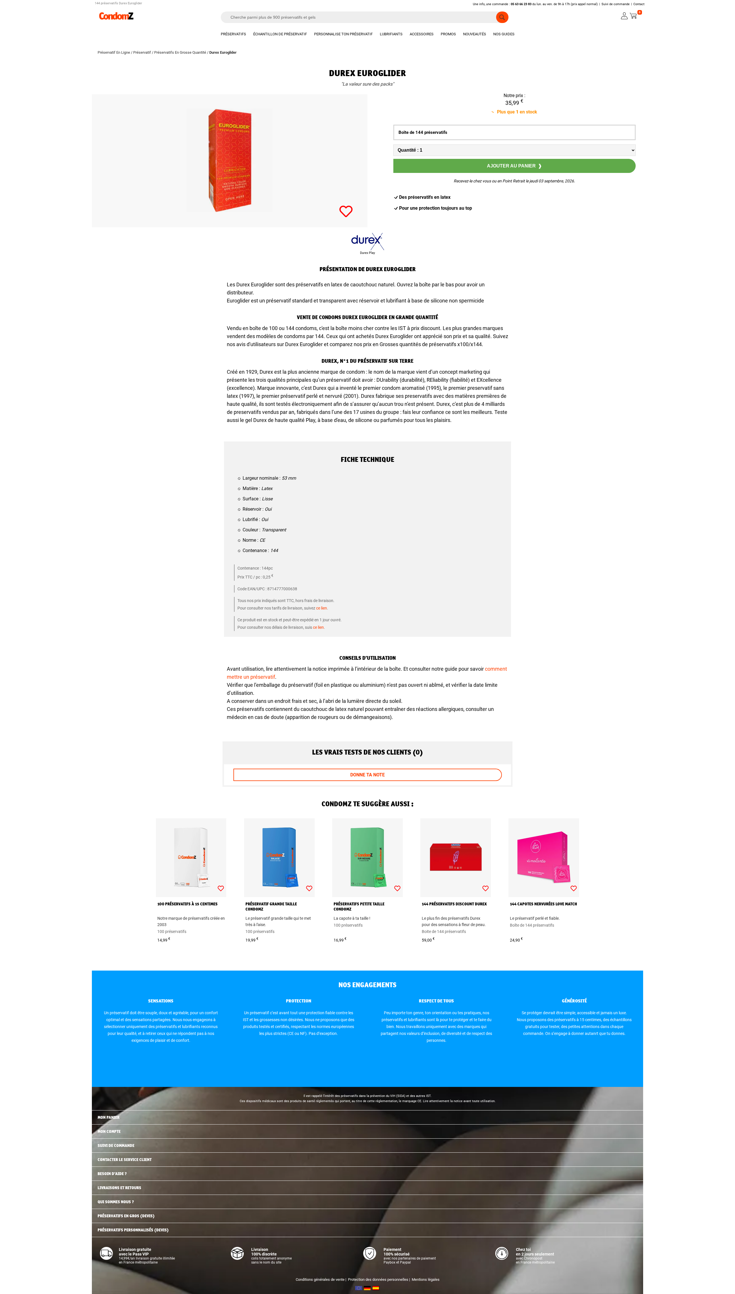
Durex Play (367, 253)
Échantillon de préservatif (280, 34)
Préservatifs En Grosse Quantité (180, 52)
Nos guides (503, 34)
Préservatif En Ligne (114, 52)
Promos (448, 34)
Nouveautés (474, 34)
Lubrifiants (391, 34)
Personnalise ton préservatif (343, 34)
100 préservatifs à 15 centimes (187, 904)
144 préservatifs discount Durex (454, 904)
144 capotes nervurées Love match (543, 904)
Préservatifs (233, 34)
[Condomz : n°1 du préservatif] (116, 18)
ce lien (321, 608)
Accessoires (422, 34)
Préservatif (142, 52)
